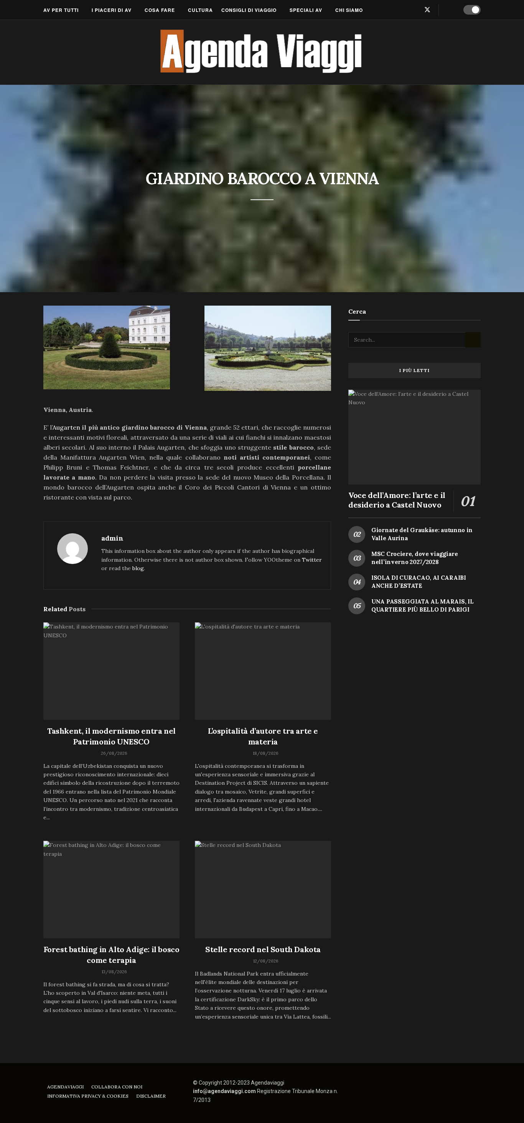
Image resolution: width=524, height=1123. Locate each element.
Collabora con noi (116, 1087)
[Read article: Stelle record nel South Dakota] (263, 889)
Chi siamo (349, 10)
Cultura (200, 10)
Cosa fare (160, 10)
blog (138, 568)
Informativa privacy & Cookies (88, 1096)
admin (112, 538)
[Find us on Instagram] (414, 10)
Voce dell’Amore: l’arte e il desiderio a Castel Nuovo (396, 499)
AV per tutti (61, 10)
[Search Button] (450, 10)
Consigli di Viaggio (249, 10)
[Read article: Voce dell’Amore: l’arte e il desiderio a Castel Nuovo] (414, 437)
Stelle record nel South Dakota (263, 949)
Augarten (66, 427)
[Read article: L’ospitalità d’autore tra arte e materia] (263, 671)
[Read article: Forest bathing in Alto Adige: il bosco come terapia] (111, 889)
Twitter (312, 559)
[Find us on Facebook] (402, 10)
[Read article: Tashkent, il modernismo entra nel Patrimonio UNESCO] (111, 671)
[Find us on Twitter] (427, 10)
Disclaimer (151, 1096)
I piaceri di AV (112, 10)
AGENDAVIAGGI (65, 1087)
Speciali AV (306, 10)
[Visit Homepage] (262, 52)
